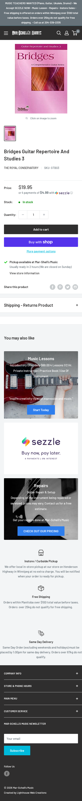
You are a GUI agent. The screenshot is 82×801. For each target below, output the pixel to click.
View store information (24, 273)
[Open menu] (6, 33)
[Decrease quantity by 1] (23, 214)
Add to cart (41, 229)
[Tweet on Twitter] (67, 287)
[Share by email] (75, 287)
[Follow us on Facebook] (7, 773)
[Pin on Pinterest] (60, 287)
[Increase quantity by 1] (44, 214)
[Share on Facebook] (52, 287)
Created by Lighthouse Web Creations (25, 792)
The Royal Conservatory (21, 168)
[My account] (67, 33)
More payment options (41, 251)
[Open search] (59, 33)
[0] (74, 33)
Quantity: (10, 214)
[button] (48, 193)
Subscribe (17, 750)
